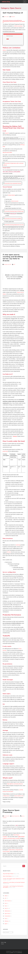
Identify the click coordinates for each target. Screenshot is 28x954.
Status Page (3, 942)
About (6, 895)
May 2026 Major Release (8, 873)
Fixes (6, 905)
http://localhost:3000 (7, 152)
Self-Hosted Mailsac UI (13, 13)
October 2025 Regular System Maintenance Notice (13, 878)
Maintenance (7, 911)
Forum (2, 943)
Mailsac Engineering (15, 816)
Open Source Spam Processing (11, 811)
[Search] (23, 866)
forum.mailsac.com (18, 795)
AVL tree (9, 552)
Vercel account (14, 201)
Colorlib (11, 952)
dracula (15, 436)
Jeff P (14, 264)
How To (6, 908)
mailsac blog (6, 1)
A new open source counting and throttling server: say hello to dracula (13, 257)
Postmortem (7, 916)
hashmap (18, 544)
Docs (6, 903)
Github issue (6, 795)
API (5, 898)
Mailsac (4, 50)
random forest (11, 849)
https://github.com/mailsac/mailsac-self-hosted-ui (14, 22)
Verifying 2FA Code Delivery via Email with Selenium (14, 882)
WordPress (20, 952)
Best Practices (8, 900)
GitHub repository (18, 26)
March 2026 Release (7, 876)
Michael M (13, 16)
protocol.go (5, 451)
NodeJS (7, 133)
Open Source (7, 913)
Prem (6, 918)
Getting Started (11, 195)
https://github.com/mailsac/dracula (15, 783)
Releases (6, 921)
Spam (6, 923)
